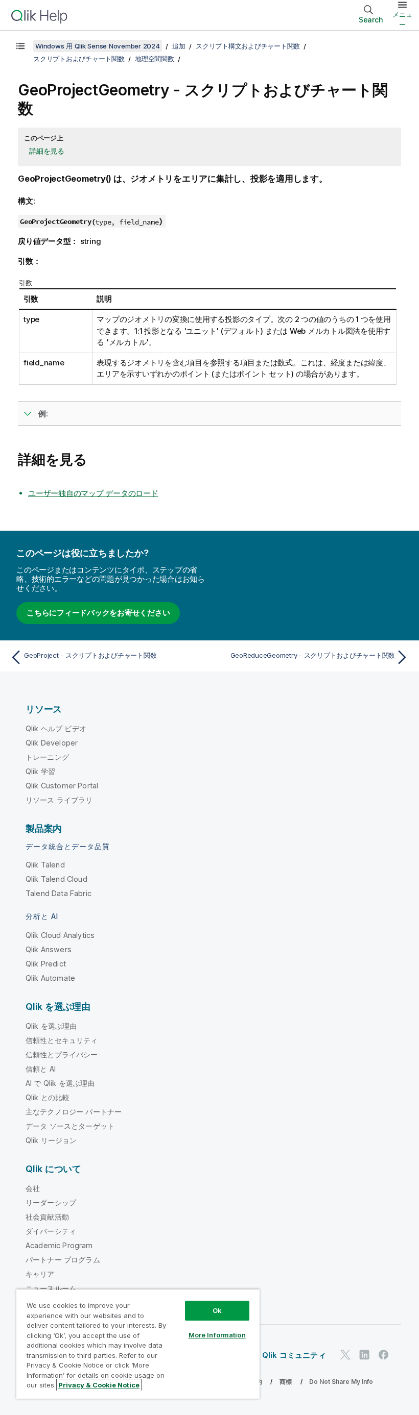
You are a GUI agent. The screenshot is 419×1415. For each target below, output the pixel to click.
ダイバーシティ (51, 1231)
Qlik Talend (45, 864)
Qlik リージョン (51, 1140)
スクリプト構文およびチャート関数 (248, 46)
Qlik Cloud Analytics (60, 935)
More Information (217, 1335)
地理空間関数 (154, 59)
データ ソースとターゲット (70, 1126)
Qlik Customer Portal (62, 785)
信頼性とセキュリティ (62, 1040)
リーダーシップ (51, 1202)
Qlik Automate (50, 978)
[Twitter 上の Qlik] (345, 1354)
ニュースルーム (51, 1288)
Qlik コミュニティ (294, 1355)
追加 (178, 46)
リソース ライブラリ (59, 800)
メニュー (402, 19)
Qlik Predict (46, 963)
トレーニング (47, 757)
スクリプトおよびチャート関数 (79, 59)
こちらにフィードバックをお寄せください (98, 612)
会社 (33, 1188)
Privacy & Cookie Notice (98, 1385)
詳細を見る (46, 150)
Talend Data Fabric (58, 893)
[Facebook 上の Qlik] (383, 1354)
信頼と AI (41, 1068)
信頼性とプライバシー (62, 1054)
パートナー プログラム (63, 1259)
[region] (138, 1344)
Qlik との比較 (47, 1097)
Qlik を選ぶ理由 (51, 1026)
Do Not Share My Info (341, 1381)
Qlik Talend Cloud (56, 879)
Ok (217, 1310)
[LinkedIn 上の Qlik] (364, 1354)
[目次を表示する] (20, 46)
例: (43, 413)
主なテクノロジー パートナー (74, 1111)
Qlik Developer (52, 742)
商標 (286, 1381)
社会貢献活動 (47, 1216)
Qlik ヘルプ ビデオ (56, 728)
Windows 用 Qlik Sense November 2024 (97, 46)
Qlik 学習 (40, 771)
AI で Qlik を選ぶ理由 (60, 1083)
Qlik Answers (49, 949)
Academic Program (59, 1245)
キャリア (40, 1274)
